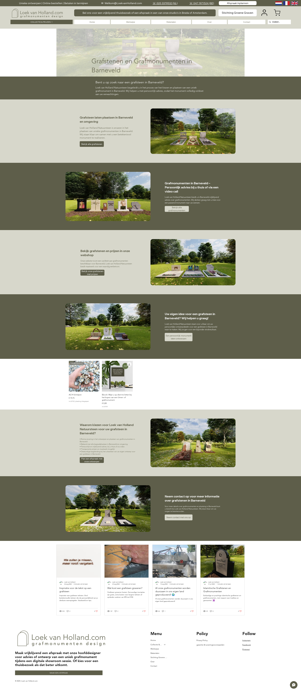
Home (153, 640)
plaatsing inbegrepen (82, 401)
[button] (145, 12)
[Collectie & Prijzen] (165, 645)
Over (152, 661)
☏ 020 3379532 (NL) (165, 3)
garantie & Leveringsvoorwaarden (210, 645)
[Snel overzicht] (117, 376)
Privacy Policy (202, 640)
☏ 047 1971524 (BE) (201, 3)
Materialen (154, 653)
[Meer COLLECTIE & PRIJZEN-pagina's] (52, 22)
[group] (150, 384)
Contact (153, 666)
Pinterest (246, 649)
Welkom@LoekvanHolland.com (123, 3)
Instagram (246, 640)
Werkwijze (154, 649)
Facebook (246, 645)
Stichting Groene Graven (159, 657)
